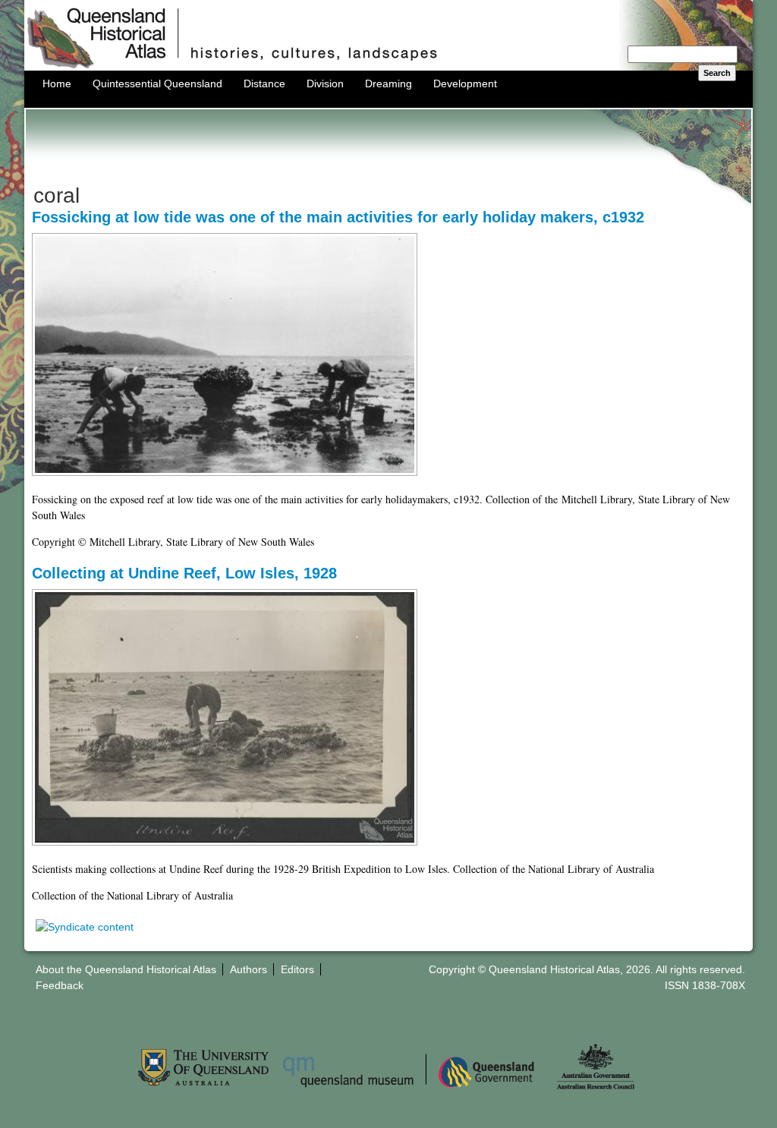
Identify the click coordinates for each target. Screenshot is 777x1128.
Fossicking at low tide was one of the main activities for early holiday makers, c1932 (338, 217)
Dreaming (388, 83)
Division (325, 83)
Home (56, 83)
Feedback (59, 985)
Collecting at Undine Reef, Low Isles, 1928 (184, 573)
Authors (248, 969)
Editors (297, 969)
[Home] (388, 67)
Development (465, 83)
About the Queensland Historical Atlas (126, 969)
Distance (264, 83)
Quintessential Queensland (157, 83)
